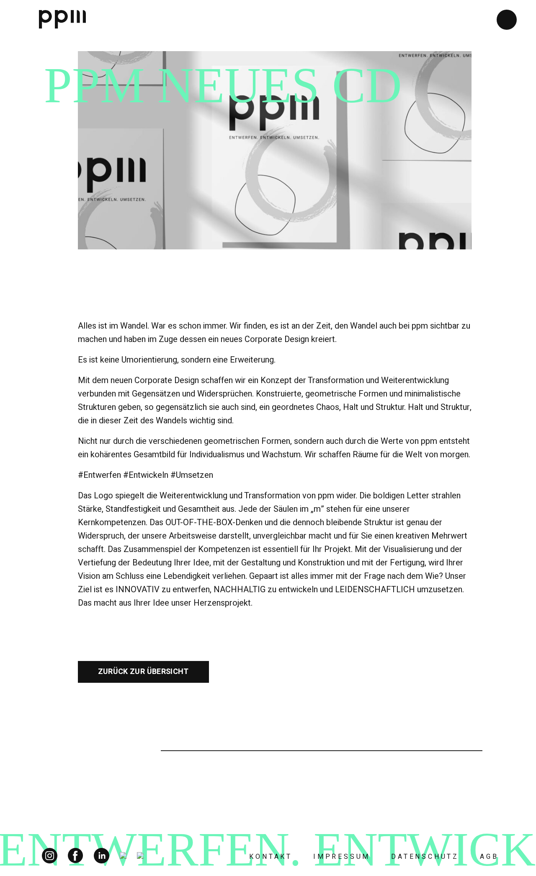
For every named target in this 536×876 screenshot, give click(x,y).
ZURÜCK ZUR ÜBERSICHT (143, 671)
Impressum (341, 857)
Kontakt (270, 857)
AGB (489, 857)
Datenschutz (425, 857)
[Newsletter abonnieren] (507, 20)
